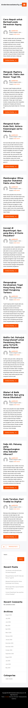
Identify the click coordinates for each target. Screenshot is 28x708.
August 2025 (9, 657)
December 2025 (9, 643)
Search (5, 554)
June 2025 (8, 664)
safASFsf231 (14, 30)
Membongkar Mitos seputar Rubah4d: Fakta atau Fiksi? (13, 180)
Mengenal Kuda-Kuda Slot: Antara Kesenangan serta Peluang (12, 127)
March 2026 (8, 632)
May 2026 (8, 625)
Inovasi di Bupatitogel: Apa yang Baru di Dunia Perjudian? (13, 232)
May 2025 (8, 667)
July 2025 (8, 660)
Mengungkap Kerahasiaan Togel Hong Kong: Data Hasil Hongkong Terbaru (13, 287)
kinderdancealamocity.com (12, 5)
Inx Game (7, 696)
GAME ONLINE (17, 34)
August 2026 (9, 615)
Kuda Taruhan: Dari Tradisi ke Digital (13, 500)
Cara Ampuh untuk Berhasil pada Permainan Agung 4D (12, 23)
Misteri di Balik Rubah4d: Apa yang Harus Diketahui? (13, 395)
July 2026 (8, 618)
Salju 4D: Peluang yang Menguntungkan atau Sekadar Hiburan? (12, 449)
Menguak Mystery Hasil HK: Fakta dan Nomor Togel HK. (13, 74)
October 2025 (9, 650)
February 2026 (9, 636)
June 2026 (8, 622)
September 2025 (10, 653)
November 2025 (9, 646)
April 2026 (8, 629)
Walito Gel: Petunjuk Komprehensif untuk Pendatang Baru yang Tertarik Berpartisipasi (13, 342)
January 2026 (9, 639)
